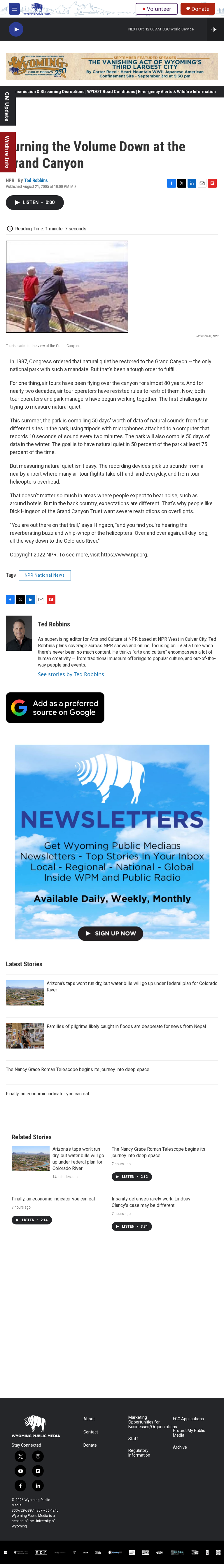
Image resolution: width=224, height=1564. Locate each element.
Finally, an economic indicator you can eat (47, 1094)
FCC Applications (188, 1419)
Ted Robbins (36, 180)
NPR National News (45, 575)
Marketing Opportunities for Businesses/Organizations (148, 1422)
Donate (200, 9)
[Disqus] (112, 1319)
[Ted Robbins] (19, 633)
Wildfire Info (7, 152)
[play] (16, 29)
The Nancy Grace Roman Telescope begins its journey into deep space (77, 1069)
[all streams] (215, 29)
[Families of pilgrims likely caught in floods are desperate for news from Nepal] (25, 1036)
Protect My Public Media (189, 1433)
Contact (90, 1432)
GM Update (7, 106)
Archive (180, 1447)
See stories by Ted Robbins (71, 674)
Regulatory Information (139, 1452)
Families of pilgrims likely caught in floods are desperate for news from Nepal (126, 1026)
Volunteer (159, 8)
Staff (133, 1439)
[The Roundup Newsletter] (112, 841)
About (89, 1419)
